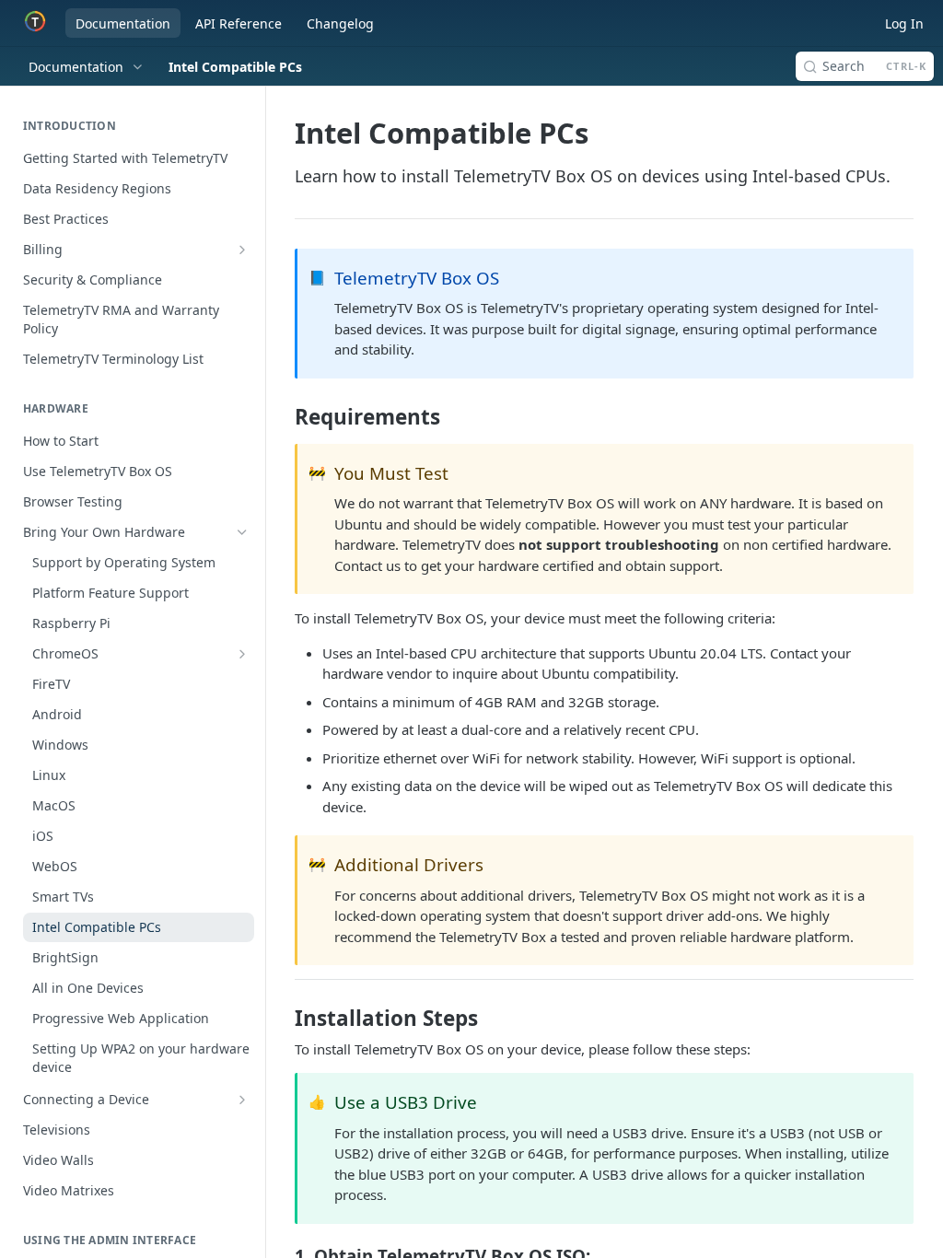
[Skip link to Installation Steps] (282, 1018)
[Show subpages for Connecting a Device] (242, 1099)
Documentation (123, 23)
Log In (904, 23)
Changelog (340, 23)
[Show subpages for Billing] (242, 249)
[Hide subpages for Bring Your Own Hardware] (242, 532)
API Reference (238, 23)
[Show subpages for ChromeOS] (242, 653)
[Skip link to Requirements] (282, 417)
